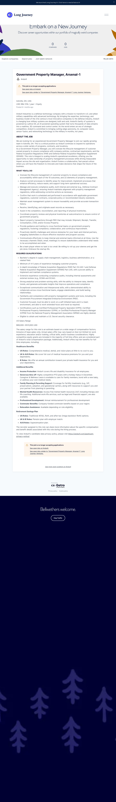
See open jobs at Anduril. (31, 89)
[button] (114, 2)
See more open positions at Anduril (58, 467)
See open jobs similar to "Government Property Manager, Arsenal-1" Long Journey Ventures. (56, 92)
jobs (27, 59)
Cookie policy (63, 491)
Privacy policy (52, 491)
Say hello (58, 518)
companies (10, 59)
